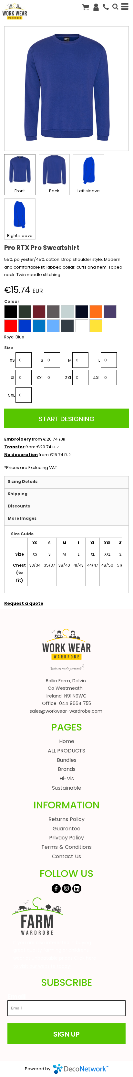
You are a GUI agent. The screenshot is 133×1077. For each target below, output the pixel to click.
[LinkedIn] (76, 888)
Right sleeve (20, 235)
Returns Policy (66, 819)
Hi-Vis (66, 778)
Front (20, 191)
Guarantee (66, 828)
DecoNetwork (80, 1068)
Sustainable (66, 788)
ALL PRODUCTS (66, 750)
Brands (67, 769)
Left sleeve (88, 191)
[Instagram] (66, 888)
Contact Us (66, 856)
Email (16, 996)
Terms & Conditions (66, 847)
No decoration (21, 455)
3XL (68, 378)
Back (54, 191)
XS (12, 360)
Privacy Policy (66, 837)
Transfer (14, 447)
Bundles (67, 760)
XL (13, 378)
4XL (96, 378)
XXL (39, 378)
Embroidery (17, 439)
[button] (37, 916)
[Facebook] (56, 888)
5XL (11, 395)
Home (66, 741)
